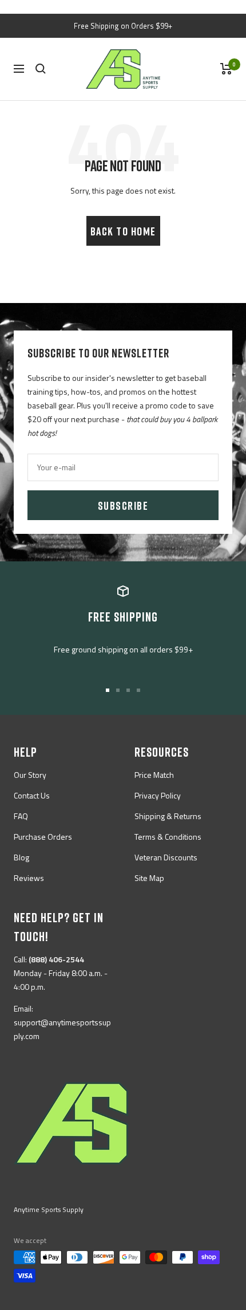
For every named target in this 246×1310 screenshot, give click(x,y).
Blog (21, 857)
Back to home (123, 231)
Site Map (149, 878)
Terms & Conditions (167, 837)
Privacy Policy (157, 795)
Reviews (29, 878)
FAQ (21, 816)
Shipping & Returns (167, 816)
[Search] (40, 69)
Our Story (30, 775)
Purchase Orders (43, 837)
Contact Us (32, 795)
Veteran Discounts (165, 857)
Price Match (154, 775)
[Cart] (226, 68)
